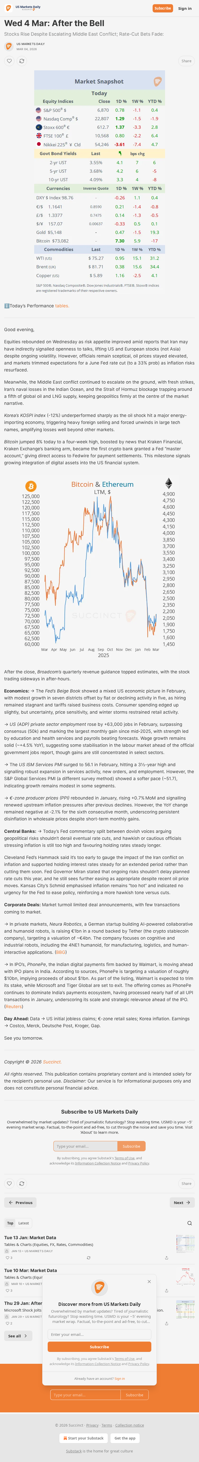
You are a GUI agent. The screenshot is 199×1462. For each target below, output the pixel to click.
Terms (107, 1425)
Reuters (14, 1006)
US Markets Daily (31, 44)
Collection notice (129, 1425)
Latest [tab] (23, 1223)
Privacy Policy (138, 1363)
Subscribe (163, 8)
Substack (74, 1451)
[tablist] (18, 1223)
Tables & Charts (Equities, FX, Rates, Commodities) (48, 1244)
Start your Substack (86, 1438)
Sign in (185, 8)
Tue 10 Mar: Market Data (30, 1270)
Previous (24, 1202)
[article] (99, 1248)
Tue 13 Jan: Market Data (30, 1237)
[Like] (9, 61)
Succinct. (52, 1061)
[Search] (189, 1223)
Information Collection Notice (98, 1363)
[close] (149, 1281)
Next (178, 1202)
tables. (61, 305)
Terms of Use (124, 1358)
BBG (60, 952)
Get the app (125, 1438)
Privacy (92, 1425)
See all (14, 1335)
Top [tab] (10, 1223)
